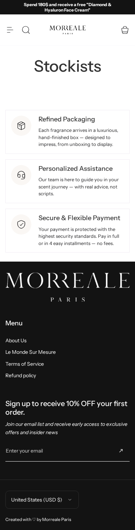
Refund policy (20, 375)
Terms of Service (24, 364)
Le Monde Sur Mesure (30, 352)
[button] (10, 30)
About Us (16, 340)
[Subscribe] (121, 450)
